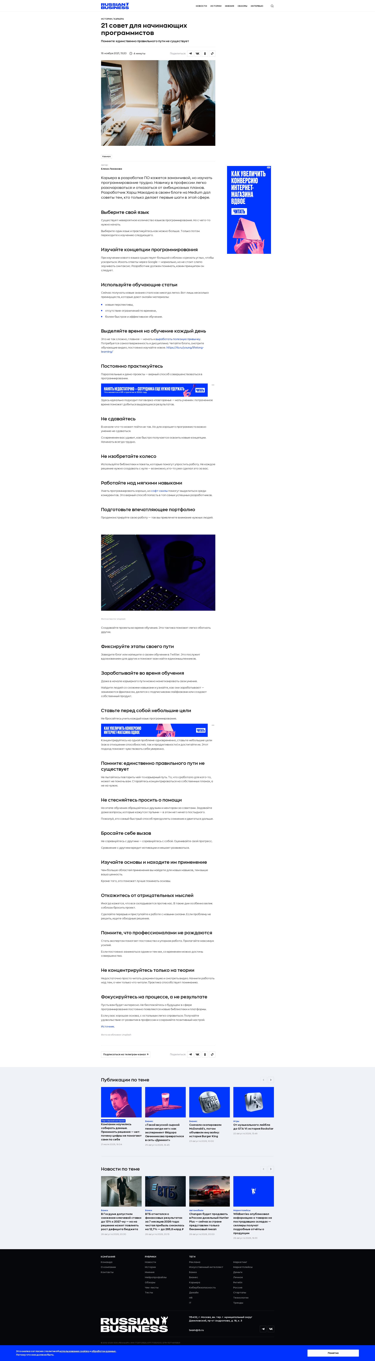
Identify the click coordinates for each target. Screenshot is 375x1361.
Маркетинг (240, 1262)
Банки (193, 1272)
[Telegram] (263, 1329)
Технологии (240, 1298)
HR (190, 1298)
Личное (238, 1277)
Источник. (108, 1026)
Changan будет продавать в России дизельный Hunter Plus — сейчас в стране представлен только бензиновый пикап (209, 1222)
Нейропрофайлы (156, 1277)
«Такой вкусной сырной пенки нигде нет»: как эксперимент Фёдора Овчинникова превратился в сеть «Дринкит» (164, 1132)
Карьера (119, 19)
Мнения (229, 6)
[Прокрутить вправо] (271, 1080)
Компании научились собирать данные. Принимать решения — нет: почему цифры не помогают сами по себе (121, 1132)
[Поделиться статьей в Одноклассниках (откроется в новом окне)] (205, 53)
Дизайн (193, 1292)
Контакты (107, 1272)
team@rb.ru (196, 1330)
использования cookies (74, 1351)
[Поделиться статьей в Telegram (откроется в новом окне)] (190, 53)
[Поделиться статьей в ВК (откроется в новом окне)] (198, 53)
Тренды (238, 1303)
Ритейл (237, 1282)
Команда (106, 1262)
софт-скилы (159, 491)
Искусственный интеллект (206, 1267)
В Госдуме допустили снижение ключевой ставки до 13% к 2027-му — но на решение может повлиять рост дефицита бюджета (121, 1222)
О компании (108, 1267)
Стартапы (239, 1292)
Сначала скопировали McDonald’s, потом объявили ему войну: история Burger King (205, 1131)
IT (190, 1303)
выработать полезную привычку (178, 339)
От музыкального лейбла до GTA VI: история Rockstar (253, 1127)
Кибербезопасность (202, 1287)
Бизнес (193, 1277)
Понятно (333, 1353)
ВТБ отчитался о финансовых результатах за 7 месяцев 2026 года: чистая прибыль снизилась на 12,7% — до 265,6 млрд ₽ (164, 1222)
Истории (215, 6)
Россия (237, 1287)
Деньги (237, 1272)
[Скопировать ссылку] (212, 53)
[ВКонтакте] (271, 1329)
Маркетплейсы (243, 1267)
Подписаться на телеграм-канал (124, 1054)
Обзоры (242, 6)
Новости (201, 6)
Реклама (194, 1262)
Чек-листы (151, 1287)
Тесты (149, 1292)
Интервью (257, 6)
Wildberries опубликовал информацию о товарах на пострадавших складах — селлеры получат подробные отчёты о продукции (252, 1223)
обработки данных (103, 1351)
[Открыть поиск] (272, 6)
